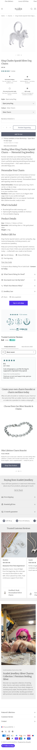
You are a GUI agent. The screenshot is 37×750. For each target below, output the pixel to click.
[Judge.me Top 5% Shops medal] (29, 321)
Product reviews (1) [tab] (9, 346)
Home (3, 16)
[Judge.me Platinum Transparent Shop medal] (12, 321)
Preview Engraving (24, 127)
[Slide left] (16, 471)
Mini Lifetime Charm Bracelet (14, 450)
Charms (10, 16)
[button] (5, 71)
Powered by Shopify (24, 742)
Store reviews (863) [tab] (27, 346)
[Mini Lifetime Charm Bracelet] (18, 430)
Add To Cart (18, 134)
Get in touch (18, 490)
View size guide (6, 262)
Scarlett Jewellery (11, 742)
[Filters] (3, 352)
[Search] (31, 9)
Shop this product (11, 465)
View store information (10, 145)
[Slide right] (21, 55)
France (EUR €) (8, 727)
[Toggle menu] (2, 9)
